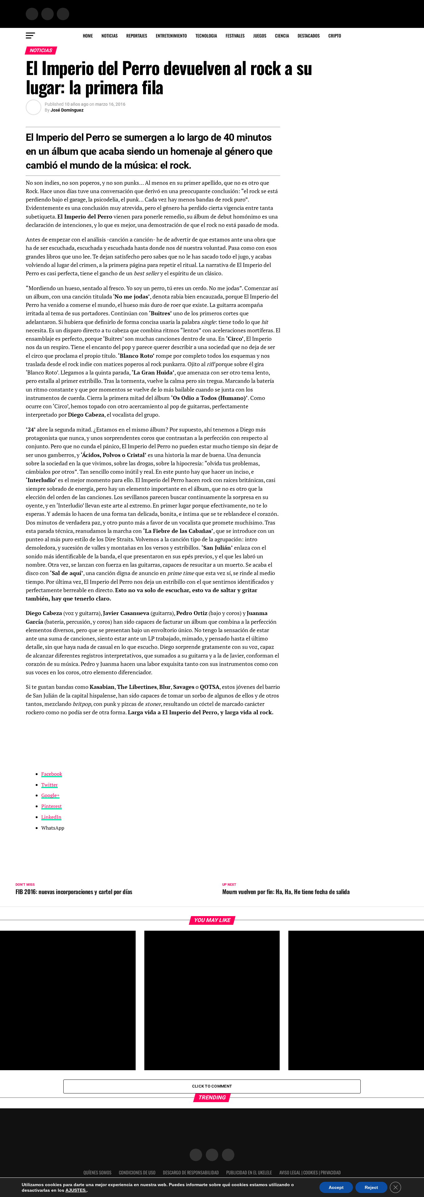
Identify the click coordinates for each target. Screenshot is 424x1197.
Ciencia (282, 35)
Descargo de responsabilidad (191, 1172)
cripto (334, 35)
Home (88, 35)
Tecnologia (206, 35)
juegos (259, 35)
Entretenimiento (171, 35)
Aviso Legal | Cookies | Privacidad (310, 1172)
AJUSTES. (76, 1190)
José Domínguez (67, 110)
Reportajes (136, 35)
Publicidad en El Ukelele (249, 1172)
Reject (371, 1187)
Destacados (309, 35)
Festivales (235, 35)
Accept (336, 1187)
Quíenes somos (97, 1172)
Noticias (109, 35)
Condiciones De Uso (137, 1172)
